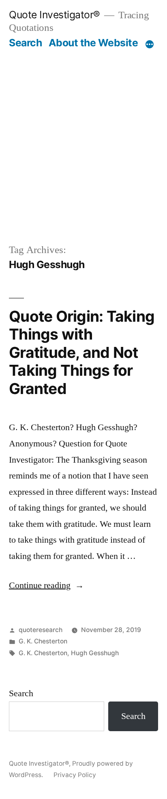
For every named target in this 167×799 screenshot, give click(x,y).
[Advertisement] (83, 137)
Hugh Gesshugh (95, 653)
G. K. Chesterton (43, 641)
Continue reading (46, 585)
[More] (149, 44)
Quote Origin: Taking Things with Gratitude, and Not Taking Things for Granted (81, 352)
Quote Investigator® (54, 15)
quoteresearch (40, 630)
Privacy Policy (75, 775)
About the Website (93, 43)
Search (25, 43)
